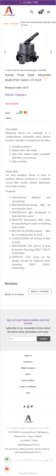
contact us (28, 362)
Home (5, 24)
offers (28, 374)
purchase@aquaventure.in (28, 452)
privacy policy (28, 380)
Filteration (14, 24)
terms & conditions (28, 387)
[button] (5, 52)
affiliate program (28, 368)
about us (28, 356)
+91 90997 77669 (28, 440)
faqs (28, 393)
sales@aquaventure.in (29, 444)
